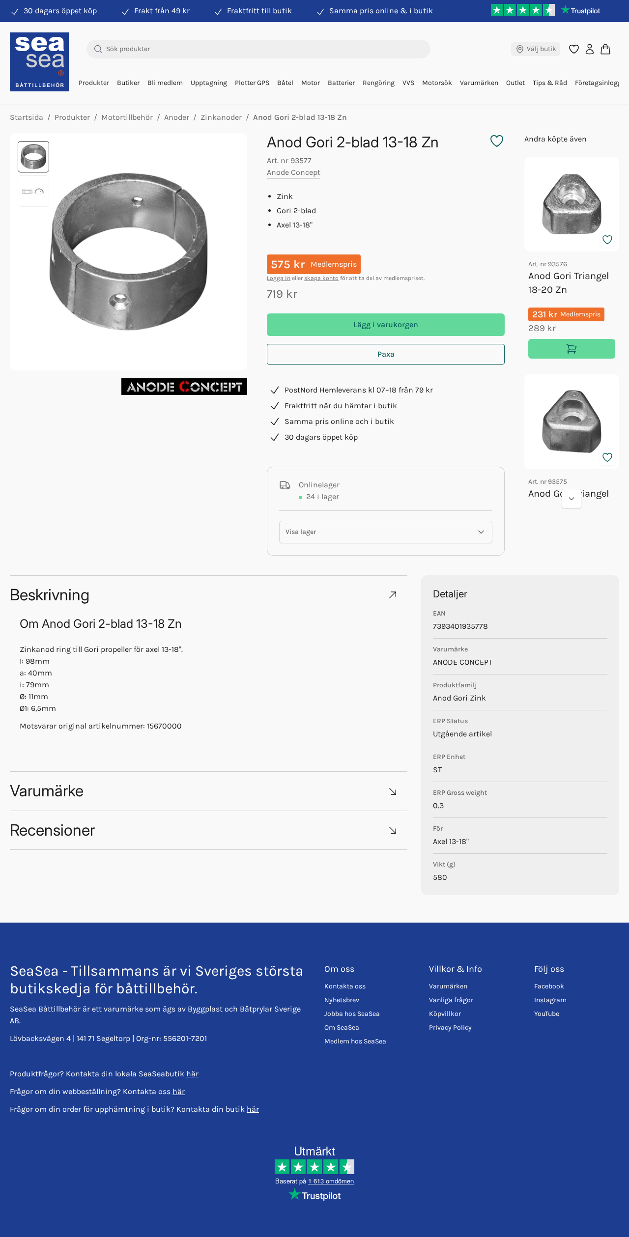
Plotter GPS (252, 83)
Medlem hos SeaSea (355, 1041)
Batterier (341, 83)
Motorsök (437, 83)
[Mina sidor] (590, 49)
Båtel (285, 83)
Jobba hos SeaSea (352, 1014)
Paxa (386, 354)
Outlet (515, 83)
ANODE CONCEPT (462, 662)
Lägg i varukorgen (385, 324)
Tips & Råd (550, 83)
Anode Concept (293, 172)
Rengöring (379, 83)
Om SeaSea (341, 1027)
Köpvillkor (445, 1014)
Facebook (549, 986)
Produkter (94, 83)
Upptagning (209, 83)
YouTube (546, 1014)
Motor (310, 83)
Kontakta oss (345, 986)
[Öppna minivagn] (605, 49)
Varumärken (479, 83)
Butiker (128, 83)
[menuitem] (94, 83)
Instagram (550, 1000)
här (192, 1073)
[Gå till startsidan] (39, 61)
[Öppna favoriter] (574, 49)
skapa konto (321, 278)
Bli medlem (165, 83)
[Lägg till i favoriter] (607, 240)
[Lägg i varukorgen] (571, 349)
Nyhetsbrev (341, 1000)
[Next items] (571, 498)
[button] (208, 594)
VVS (408, 83)
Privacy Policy (450, 1027)
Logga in (278, 278)
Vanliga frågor (451, 1000)
